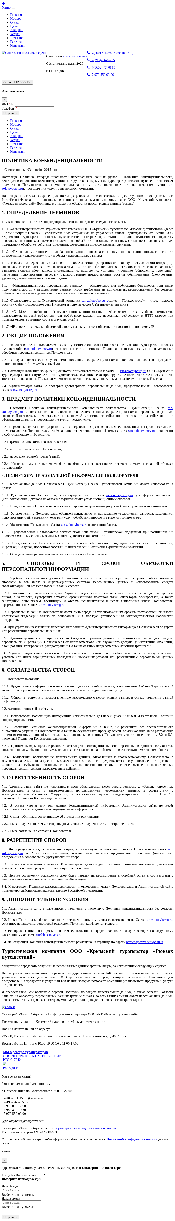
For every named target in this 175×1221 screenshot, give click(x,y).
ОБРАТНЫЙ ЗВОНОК (17, 82)
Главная (16, 14)
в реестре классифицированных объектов (86, 1128)
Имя (5, 104)
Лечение (16, 38)
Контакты (17, 45)
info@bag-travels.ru (48, 934)
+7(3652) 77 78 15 (102, 67)
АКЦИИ (16, 30)
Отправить (10, 113)
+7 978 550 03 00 (102, 74)
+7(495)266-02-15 (102, 60)
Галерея (16, 41)
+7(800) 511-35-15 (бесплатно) (111, 53)
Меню (6, 7)
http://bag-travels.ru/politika (144, 942)
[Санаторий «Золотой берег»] (24, 53)
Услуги (15, 34)
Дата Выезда (11, 1198)
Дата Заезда (10, 1186)
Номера (15, 18)
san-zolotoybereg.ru (95, 300)
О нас (14, 22)
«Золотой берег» (75, 56)
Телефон (8, 108)
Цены (14, 26)
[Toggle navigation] (13, 8)
